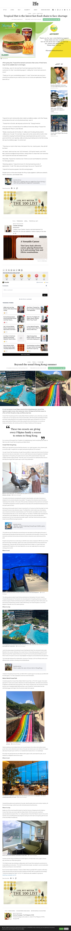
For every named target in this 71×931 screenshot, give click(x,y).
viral (26, 221)
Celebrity (27, 9)
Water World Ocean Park (38, 911)
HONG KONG (11, 911)
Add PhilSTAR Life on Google (50, 19)
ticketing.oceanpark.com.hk (9, 875)
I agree (61, 928)
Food (34, 13)
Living (12, 9)
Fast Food (40, 13)
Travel (34, 362)
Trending (20, 221)
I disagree (66, 928)
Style (5, 9)
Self (19, 9)
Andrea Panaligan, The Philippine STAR (17, 368)
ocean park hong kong (23, 911)
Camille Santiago (18, 19)
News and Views (45, 9)
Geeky (35, 9)
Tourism (40, 362)
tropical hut (33, 221)
